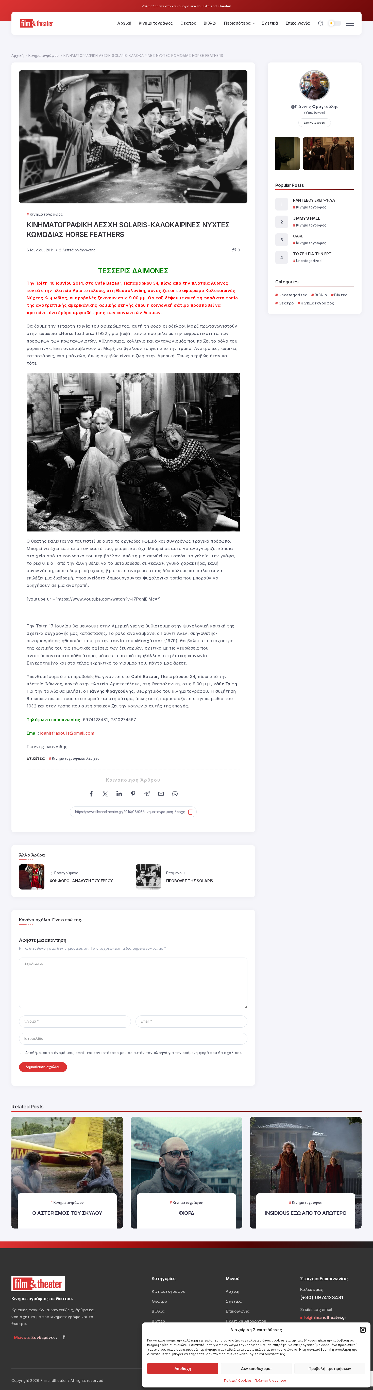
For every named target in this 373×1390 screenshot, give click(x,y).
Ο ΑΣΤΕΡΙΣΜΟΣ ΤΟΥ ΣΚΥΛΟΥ (67, 1213)
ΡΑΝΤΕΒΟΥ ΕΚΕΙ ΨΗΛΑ (314, 200)
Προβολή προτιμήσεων (330, 1368)
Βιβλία (321, 295)
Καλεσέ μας (311, 1289)
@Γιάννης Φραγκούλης (315, 106)
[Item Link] (67, 1173)
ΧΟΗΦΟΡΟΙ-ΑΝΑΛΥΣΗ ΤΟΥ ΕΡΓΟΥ (81, 880)
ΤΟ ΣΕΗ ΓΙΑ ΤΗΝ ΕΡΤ (312, 253)
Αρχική (17, 56)
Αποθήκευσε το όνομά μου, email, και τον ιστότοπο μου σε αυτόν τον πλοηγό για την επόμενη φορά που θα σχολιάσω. (134, 1053)
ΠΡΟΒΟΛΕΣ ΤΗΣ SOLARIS (189, 880)
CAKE (298, 236)
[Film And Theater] (37, 23)
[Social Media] (64, 1337)
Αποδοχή (183, 1368)
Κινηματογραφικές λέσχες (75, 758)
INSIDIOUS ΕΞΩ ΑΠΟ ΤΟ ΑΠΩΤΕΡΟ (306, 1213)
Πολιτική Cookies (238, 1380)
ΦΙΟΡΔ (186, 1213)
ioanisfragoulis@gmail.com (67, 733)
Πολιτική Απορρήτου (270, 1380)
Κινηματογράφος (43, 56)
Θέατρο (286, 303)
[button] (362, 1329)
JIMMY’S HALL (306, 218)
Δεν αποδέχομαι (256, 1368)
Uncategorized (293, 295)
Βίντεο (340, 295)
